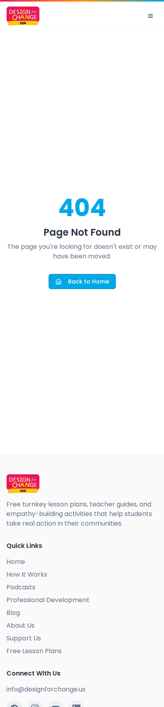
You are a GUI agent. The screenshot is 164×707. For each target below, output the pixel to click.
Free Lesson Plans (34, 651)
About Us (20, 625)
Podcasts (20, 587)
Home (15, 561)
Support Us (23, 638)
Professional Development (48, 600)
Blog (13, 612)
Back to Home (88, 282)
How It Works (26, 574)
